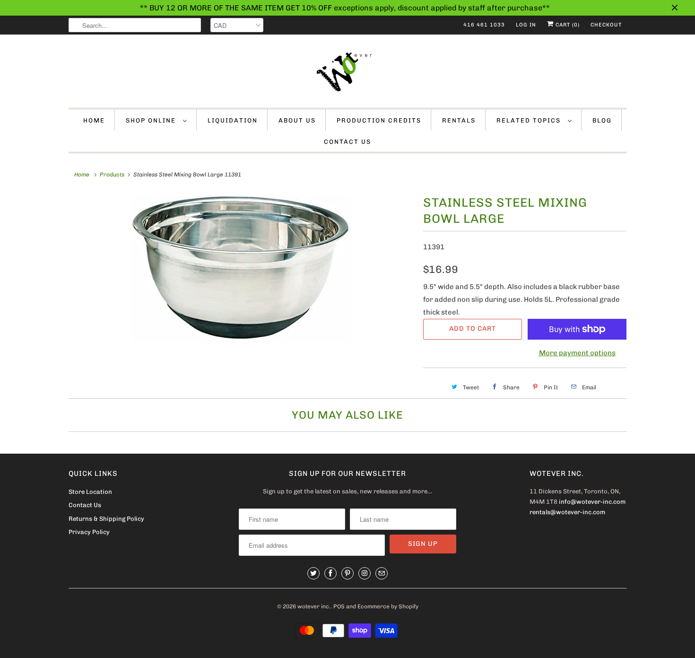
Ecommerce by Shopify (387, 606)
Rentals (459, 120)
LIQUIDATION (233, 120)
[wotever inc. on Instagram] (364, 573)
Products (112, 174)
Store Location (90, 491)
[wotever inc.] (347, 73)
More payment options (577, 353)
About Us (297, 120)
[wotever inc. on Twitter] (313, 573)
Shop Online (152, 120)
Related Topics (529, 120)
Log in (526, 25)
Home (94, 120)
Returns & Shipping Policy (106, 518)
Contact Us (347, 141)
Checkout (606, 25)
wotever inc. (313, 606)
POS (339, 606)
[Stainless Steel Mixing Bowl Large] (241, 268)
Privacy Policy (89, 531)
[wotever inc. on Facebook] (330, 573)
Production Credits (379, 120)
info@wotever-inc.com (592, 501)
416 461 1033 (484, 25)
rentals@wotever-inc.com (567, 512)
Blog (602, 120)
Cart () (567, 25)
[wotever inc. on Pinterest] (347, 573)
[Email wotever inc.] (381, 573)
